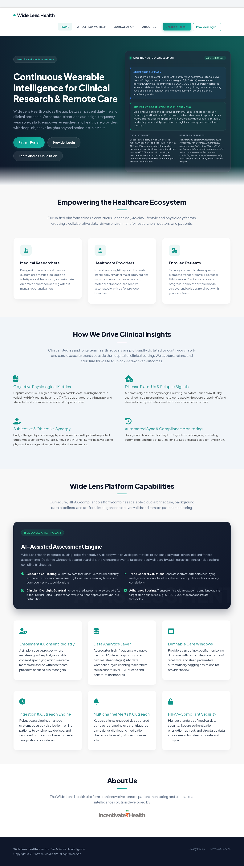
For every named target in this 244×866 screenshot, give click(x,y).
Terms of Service (220, 849)
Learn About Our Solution (38, 156)
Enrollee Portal (176, 26)
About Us (149, 26)
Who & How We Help (91, 26)
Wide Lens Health (36, 15)
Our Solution (124, 26)
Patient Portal (29, 142)
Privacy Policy (196, 849)
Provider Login (206, 27)
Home (65, 26)
